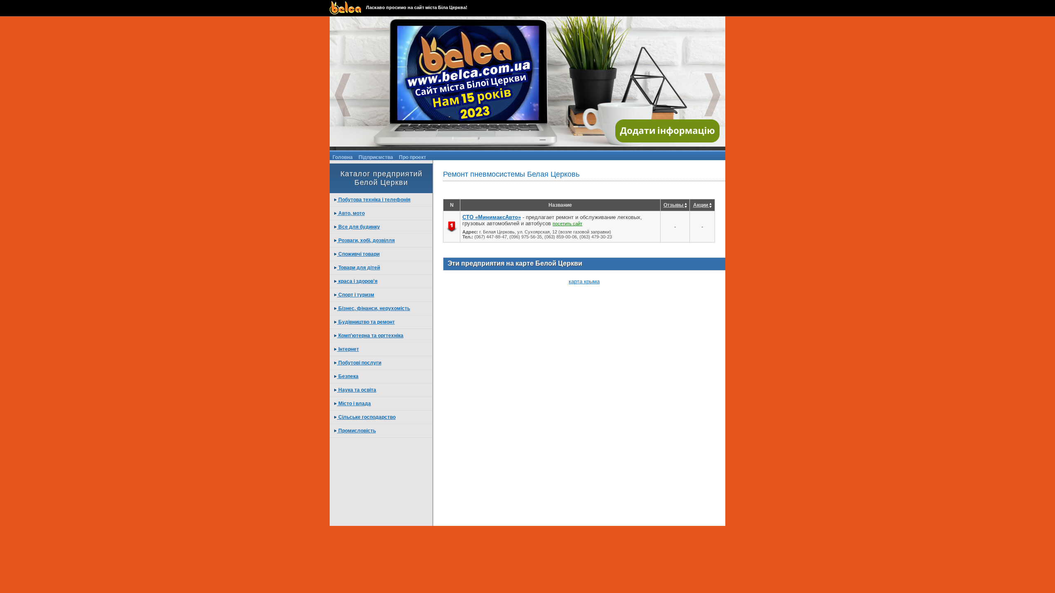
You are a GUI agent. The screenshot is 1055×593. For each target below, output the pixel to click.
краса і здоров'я (357, 281)
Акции (701, 205)
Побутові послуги (359, 363)
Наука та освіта (356, 390)
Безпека (348, 376)
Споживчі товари (358, 254)
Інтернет (348, 349)
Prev (342, 95)
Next (712, 95)
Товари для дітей (358, 268)
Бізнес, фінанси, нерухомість (373, 308)
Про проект (412, 157)
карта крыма (584, 281)
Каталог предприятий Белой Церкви (381, 178)
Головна (343, 157)
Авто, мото (351, 213)
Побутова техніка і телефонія (373, 200)
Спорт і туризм (355, 295)
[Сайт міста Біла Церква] (348, 8)
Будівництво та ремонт (366, 322)
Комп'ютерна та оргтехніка (370, 336)
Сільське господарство (366, 417)
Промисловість (356, 431)
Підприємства (376, 157)
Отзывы (674, 205)
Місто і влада (354, 403)
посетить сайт (567, 223)
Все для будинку (358, 227)
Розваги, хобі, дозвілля (366, 240)
